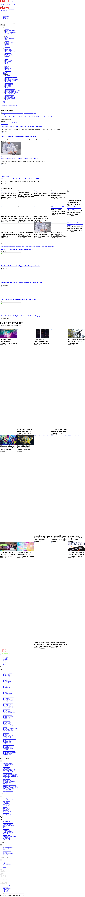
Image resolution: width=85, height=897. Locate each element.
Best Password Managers (8, 699)
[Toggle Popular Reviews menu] (1, 761)
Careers (4, 664)
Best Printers (8, 85)
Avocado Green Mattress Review (10, 775)
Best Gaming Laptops (7, 693)
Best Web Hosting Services (11, 77)
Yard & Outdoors (9, 55)
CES (4, 849)
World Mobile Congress (8, 853)
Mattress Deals (6, 813)
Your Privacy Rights (7, 888)
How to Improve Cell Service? (9, 825)
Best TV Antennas (6, 679)
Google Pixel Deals (7, 805)
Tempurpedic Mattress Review (9, 769)
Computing (7, 41)
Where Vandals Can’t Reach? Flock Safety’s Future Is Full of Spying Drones (59, 538)
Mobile (6, 37)
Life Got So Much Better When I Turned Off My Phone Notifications (19, 299)
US (1, 654)
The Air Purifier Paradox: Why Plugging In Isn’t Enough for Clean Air (20, 266)
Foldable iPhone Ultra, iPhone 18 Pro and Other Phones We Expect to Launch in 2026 (25, 234)
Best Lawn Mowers (7, 724)
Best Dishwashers (6, 723)
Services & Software (9, 42)
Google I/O (5, 852)
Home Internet (8, 49)
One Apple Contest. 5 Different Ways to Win (42, 194)
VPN (6, 39)
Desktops (3, 114)
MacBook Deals (6, 809)
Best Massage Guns (7, 743)
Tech (4, 13)
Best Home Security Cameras (11, 92)
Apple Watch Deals (7, 814)
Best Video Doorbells (9, 95)
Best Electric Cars (6, 709)
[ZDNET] (3, 872)
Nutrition (7, 66)
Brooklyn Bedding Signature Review (10, 776)
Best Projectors (6, 689)
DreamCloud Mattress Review (9, 771)
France (3, 654)
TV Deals (5, 807)
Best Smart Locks (9, 83)
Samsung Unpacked (7, 851)
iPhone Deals (5, 802)
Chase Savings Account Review (9, 785)
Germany (7, 654)
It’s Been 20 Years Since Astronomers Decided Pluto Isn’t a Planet (59, 431)
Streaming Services (9, 45)
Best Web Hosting (6, 701)
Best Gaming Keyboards (8, 703)
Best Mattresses (6, 733)
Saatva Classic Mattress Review (9, 770)
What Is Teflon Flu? (7, 821)
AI (3, 12)
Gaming (7, 43)
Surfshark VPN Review (8, 764)
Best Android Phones (7, 685)
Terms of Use (5, 890)
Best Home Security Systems (9, 712)
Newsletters (5, 659)
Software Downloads (7, 885)
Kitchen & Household (10, 51)
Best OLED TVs (6, 687)
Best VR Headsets (6, 705)
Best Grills (5, 727)
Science (4, 865)
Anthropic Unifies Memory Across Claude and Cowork (9, 234)
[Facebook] (6, 653)
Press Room (5, 658)
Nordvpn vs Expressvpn (8, 832)
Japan (10, 654)
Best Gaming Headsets (7, 704)
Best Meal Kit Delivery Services (9, 739)
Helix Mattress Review (7, 773)
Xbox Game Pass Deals (8, 811)
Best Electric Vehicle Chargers (9, 707)
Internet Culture (8, 60)
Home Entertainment (9, 38)
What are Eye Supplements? (8, 827)
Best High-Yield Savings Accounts (10, 728)
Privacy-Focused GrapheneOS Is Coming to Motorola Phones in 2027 (20, 178)
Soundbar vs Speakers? (7, 830)
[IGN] (3, 883)
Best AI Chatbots (8, 31)
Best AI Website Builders (10, 32)
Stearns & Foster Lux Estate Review (10, 774)
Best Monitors (6, 695)
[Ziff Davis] (2, 870)
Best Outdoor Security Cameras (9, 725)
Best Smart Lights (6, 718)
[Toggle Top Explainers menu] (1, 819)
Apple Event (5, 854)
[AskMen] (3, 879)
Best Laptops (8, 86)
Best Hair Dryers (6, 746)
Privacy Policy (6, 889)
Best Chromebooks (7, 694)
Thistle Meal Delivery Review (9, 781)
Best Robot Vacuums (9, 81)
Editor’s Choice (6, 863)
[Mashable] (3, 878)
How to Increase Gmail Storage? (9, 836)
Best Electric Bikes (7, 711)
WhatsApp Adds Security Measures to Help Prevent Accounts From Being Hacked (25, 194)
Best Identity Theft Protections (11, 79)
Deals (4, 21)
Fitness (6, 67)
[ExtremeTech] (3, 881)
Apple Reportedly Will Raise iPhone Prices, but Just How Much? (18, 136)
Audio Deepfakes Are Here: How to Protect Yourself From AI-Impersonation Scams (7, 554)
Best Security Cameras (7, 713)
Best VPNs (5, 671)
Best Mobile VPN (6, 674)
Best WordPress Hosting (8, 700)
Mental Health (8, 71)
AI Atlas (7, 29)
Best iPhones (5, 683)
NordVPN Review (7, 765)
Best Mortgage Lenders (7, 729)
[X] (8, 653)
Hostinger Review (6, 779)
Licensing (5, 660)
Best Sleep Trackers (7, 736)
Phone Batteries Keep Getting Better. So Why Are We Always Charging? (20, 316)
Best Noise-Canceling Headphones (12, 90)
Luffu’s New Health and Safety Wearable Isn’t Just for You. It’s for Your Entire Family (9, 195)
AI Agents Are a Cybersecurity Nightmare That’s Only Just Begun (8, 341)
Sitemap (4, 661)
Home (4, 15)
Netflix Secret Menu (7, 839)
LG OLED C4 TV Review (8, 788)
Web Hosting (8, 47)
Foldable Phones (4, 124)
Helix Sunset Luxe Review (8, 777)
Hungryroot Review (7, 782)
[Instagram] (1, 653)
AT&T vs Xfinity (6, 833)
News (4, 19)
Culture (6, 59)
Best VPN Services (9, 75)
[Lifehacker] (3, 876)
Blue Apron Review (7, 780)
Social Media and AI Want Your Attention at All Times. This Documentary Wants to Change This (59, 644)
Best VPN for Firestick (7, 673)
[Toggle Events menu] (1, 845)
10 (44, 239)
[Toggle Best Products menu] (1, 669)
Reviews (4, 17)
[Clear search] (13, 23)
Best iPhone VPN (6, 675)
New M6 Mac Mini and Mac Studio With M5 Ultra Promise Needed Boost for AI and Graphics (27, 117)
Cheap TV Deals (6, 808)
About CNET (5, 657)
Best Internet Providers (7, 747)
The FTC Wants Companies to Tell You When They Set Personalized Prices (75, 538)
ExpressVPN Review (7, 763)
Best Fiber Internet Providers (9, 751)
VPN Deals (5, 798)
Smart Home (8, 53)
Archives (4, 663)
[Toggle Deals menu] (1, 796)
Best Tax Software (6, 731)
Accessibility (5, 887)
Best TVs (7, 78)
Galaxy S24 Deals (6, 801)
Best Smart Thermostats (10, 97)
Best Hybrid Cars (6, 710)
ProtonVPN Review (7, 768)
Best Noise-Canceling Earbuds (11, 91)
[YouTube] (3, 653)
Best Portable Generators (8, 706)
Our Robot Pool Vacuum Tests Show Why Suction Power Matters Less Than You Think (25, 218)
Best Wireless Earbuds (10, 89)
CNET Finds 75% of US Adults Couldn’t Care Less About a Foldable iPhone (22, 126)
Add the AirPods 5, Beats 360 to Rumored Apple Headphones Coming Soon (58, 211)
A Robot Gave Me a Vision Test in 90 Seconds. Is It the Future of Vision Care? (75, 202)
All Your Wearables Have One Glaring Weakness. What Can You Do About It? (22, 282)
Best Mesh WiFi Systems (8, 748)
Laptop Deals (5, 810)
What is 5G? (5, 826)
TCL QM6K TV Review (8, 791)
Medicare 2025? (6, 829)
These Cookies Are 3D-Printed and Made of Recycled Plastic (75, 212)
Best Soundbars (6, 688)
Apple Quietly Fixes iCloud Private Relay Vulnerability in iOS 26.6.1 (41, 218)
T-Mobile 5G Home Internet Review (10, 787)
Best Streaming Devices (8, 677)
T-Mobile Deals (6, 803)
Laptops (7, 44)
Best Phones (7, 99)
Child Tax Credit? (6, 838)
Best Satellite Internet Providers (9, 752)
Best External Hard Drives (8, 697)
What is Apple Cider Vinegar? (9, 824)
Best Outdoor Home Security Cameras (13, 93)
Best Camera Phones (7, 682)
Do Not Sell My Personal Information (10, 891)
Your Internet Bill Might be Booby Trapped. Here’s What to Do (58, 234)
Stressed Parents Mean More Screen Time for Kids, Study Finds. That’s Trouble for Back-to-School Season (42, 538)
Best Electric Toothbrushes (8, 745)
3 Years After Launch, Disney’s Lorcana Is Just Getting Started (8, 447)
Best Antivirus (6, 698)
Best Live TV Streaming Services (10, 676)
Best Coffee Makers (7, 722)
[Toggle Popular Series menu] (1, 860)
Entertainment (5, 16)
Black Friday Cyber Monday (9, 847)
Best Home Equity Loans (8, 730)
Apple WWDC (6, 848)
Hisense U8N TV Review (8, 789)
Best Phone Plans (9, 84)
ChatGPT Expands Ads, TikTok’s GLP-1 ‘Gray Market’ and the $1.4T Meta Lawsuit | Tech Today (42, 644)
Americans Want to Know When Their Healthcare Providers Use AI (19, 158)
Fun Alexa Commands (7, 831)
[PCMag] (2, 874)
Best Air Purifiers (9, 96)
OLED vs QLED (6, 835)
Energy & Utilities (9, 54)
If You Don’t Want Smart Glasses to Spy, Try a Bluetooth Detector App (42, 341)
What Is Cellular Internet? (8, 823)
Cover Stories (5, 72)
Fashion (7, 63)
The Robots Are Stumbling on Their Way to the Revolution (17, 249)
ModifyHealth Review (7, 783)
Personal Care (8, 68)
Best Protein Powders (7, 740)
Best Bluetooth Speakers (10, 87)
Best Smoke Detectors (10, 98)
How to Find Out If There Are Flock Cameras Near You (23, 447)
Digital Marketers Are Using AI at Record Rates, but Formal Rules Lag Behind (25, 554)
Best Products (5, 18)
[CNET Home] (4, 651)
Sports (6, 62)
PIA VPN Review (6, 767)
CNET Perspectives (7, 864)
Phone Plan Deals (6, 804)
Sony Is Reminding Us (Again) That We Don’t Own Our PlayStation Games (9, 218)
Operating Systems (5, 176)
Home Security (8, 50)
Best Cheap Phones (7, 681)
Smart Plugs (7, 56)
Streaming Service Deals (8, 799)
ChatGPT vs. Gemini (9, 33)
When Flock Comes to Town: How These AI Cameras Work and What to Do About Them (25, 431)
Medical (7, 69)
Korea (13, 654)
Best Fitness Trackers (7, 741)
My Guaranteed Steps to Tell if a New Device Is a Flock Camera (76, 341)
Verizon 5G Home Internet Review (10, 786)
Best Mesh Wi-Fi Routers (10, 80)
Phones (2, 133)
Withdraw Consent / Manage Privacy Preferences (14, 893)
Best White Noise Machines (8, 737)
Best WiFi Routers (6, 749)
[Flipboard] (9, 653)
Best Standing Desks (7, 742)
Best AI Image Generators (10, 30)
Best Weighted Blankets (8, 735)
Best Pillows (5, 734)
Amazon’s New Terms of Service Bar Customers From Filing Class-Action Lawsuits (76, 554)
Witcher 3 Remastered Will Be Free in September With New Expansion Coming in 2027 (58, 195)
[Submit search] (14, 23)
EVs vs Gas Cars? (6, 837)
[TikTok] (4, 653)
